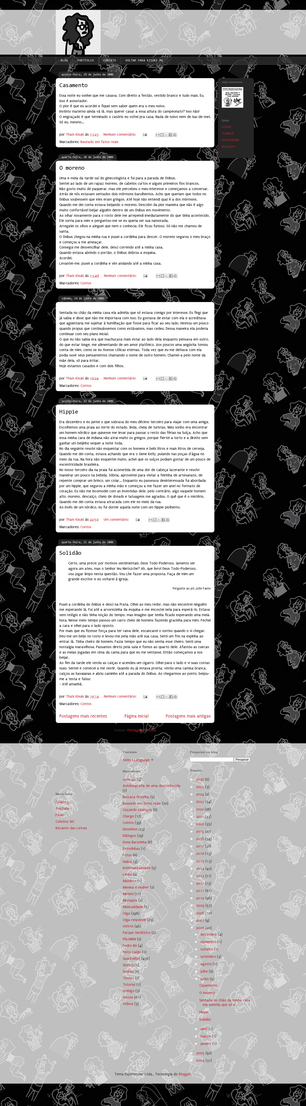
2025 (200, 787)
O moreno (71, 168)
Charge (128, 816)
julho (204, 971)
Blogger (185, 1074)
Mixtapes (130, 900)
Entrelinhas (131, 849)
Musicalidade (133, 907)
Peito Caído (132, 952)
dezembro (209, 934)
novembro (209, 942)
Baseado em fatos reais (99, 142)
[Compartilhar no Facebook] (170, 135)
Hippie (68, 412)
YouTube (62, 808)
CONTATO (109, 60)
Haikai (127, 862)
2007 (200, 920)
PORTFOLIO (86, 60)
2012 (200, 883)
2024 (200, 794)
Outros (128, 926)
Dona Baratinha (135, 842)
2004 (201, 1060)
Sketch (128, 965)
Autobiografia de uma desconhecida (151, 786)
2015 (200, 861)
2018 (200, 839)
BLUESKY (228, 146)
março (206, 1036)
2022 (200, 809)
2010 (200, 898)
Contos (85, 283)
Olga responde (134, 920)
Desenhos (130, 829)
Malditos (129, 881)
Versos (128, 997)
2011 (200, 891)
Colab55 (62, 802)
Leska (127, 874)
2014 (200, 868)
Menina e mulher (136, 887)
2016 (200, 853)
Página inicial (137, 716)
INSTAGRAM (230, 140)
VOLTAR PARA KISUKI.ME (144, 60)
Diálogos (129, 836)
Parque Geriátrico (137, 932)
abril (204, 1029)
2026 (200, 779)
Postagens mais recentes (83, 716)
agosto (206, 964)
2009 (200, 905)
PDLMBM (129, 939)
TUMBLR (228, 133)
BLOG (64, 60)
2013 (200, 876)
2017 (200, 846)
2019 (200, 831)
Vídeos (128, 1004)
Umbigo (128, 991)
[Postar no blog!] (162, 135)
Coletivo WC (65, 821)
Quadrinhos (131, 958)
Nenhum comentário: (120, 134)
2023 (200, 801)
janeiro (206, 1044)
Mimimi (128, 894)
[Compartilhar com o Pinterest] (174, 135)
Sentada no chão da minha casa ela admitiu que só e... (224, 1002)
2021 (200, 816)
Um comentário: (117, 519)
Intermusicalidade (137, 868)
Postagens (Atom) (141, 730)
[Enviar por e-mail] (157, 135)
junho (205, 979)
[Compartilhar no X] (166, 135)
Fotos (127, 855)
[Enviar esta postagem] (144, 134)
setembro (208, 956)
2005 (201, 1053)
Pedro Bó (130, 945)
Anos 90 (129, 779)
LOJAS (226, 127)
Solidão (70, 553)
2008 (200, 913)
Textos (128, 978)
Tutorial (129, 984)
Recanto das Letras (71, 828)
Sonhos (128, 971)
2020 (200, 824)
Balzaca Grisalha (136, 797)
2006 (200, 928)
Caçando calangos (137, 810)
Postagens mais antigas (188, 716)
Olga (126, 913)
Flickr (60, 815)
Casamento (73, 86)
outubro (207, 949)
